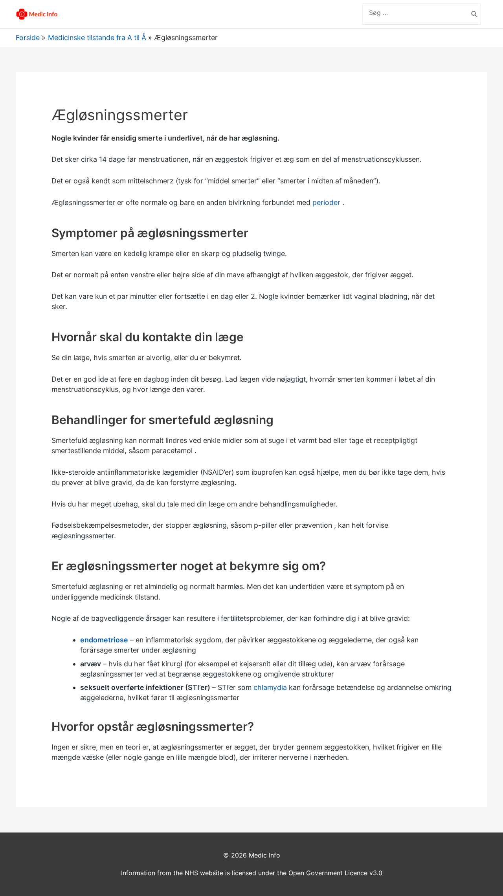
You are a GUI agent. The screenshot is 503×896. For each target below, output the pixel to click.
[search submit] (474, 14)
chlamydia (270, 687)
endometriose (104, 640)
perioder (326, 202)
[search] (415, 12)
